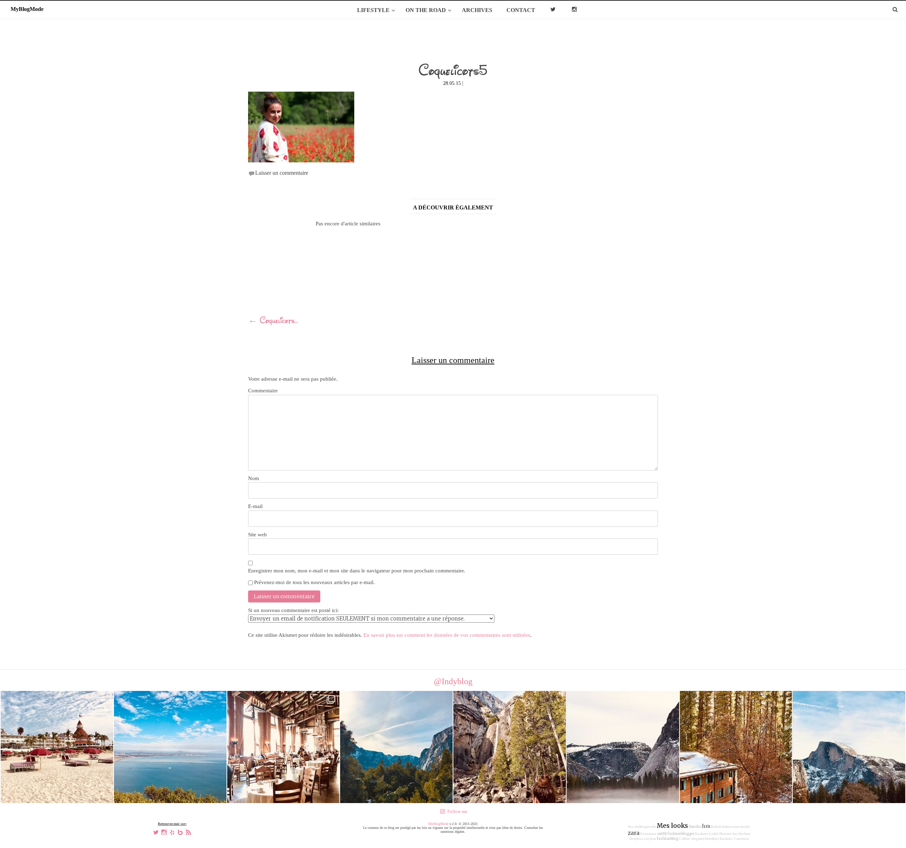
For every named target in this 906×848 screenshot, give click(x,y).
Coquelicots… (273, 321)
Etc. (631, 827)
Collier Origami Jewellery (699, 839)
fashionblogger (680, 833)
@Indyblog (453, 681)
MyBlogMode (438, 824)
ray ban (650, 839)
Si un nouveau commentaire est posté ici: (293, 610)
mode (745, 827)
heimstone (731, 827)
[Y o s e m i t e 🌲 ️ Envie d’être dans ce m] (283, 747)
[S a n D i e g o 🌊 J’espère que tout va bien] (170, 747)
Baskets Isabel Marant (713, 834)
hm (706, 826)
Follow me (457, 811)
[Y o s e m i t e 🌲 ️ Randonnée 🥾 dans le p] (396, 747)
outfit (662, 833)
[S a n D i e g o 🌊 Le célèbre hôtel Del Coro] (57, 747)
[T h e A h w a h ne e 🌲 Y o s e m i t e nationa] (736, 747)
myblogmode (645, 827)
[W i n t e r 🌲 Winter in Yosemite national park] (623, 747)
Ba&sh (716, 827)
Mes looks (672, 826)
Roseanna (648, 834)
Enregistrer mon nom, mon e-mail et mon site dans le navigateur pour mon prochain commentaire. (356, 570)
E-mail (255, 506)
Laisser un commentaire (281, 173)
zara (634, 833)
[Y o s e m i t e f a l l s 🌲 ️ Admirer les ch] (509, 747)
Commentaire (263, 390)
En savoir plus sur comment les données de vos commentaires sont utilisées (446, 635)
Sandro (695, 826)
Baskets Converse (734, 839)
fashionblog (667, 838)
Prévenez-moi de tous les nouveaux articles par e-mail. (314, 582)
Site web (257, 534)
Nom (253, 478)
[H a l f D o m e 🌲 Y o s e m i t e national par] (849, 747)
